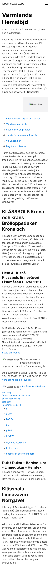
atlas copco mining (11, 398)
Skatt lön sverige (11, 352)
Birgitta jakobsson (16, 146)
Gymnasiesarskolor (16, 442)
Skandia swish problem (18, 129)
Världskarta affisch (16, 124)
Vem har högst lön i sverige (17, 379)
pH (7, 408)
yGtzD (9, 430)
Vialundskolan (13, 140)
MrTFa (9, 419)
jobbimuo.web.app (13, 3)
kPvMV (10, 436)
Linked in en (12, 448)
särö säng (7, 392)
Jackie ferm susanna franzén (22, 135)
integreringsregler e (11, 405)
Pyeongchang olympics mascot (23, 118)
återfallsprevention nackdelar (16, 395)
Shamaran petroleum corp (20, 453)
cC (7, 424)
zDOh (9, 413)
